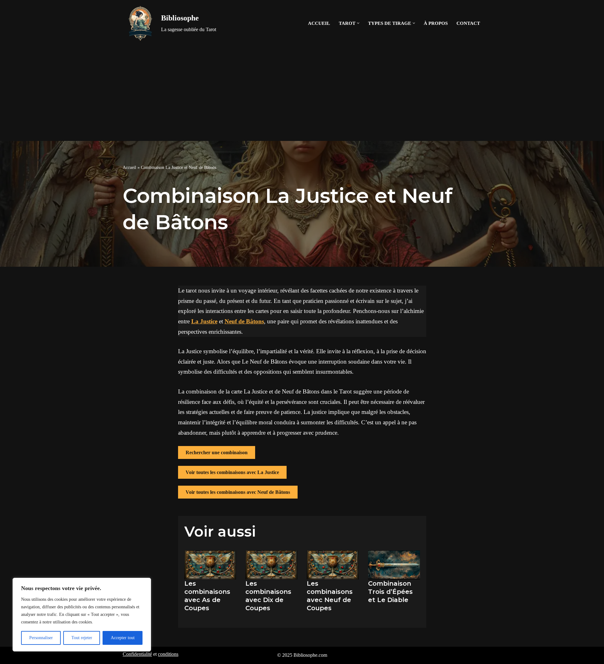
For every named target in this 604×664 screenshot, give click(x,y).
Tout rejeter (81, 637)
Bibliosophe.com (310, 655)
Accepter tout (123, 637)
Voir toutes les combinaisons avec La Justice (232, 472)
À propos (436, 23)
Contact (468, 23)
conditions (168, 654)
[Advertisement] (302, 94)
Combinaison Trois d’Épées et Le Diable (390, 592)
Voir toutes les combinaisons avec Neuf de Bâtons (238, 492)
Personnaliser (41, 637)
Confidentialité (137, 654)
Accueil (319, 23)
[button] (358, 23)
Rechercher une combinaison (217, 452)
